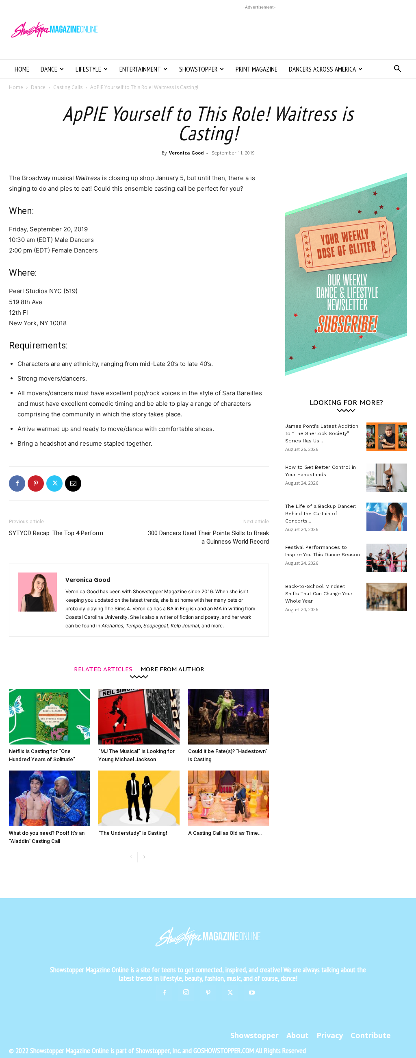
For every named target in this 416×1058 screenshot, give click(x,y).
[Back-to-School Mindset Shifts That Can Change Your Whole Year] (386, 597)
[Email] (73, 483)
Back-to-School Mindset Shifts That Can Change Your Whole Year (319, 593)
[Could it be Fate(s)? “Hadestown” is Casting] (228, 717)
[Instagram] (186, 992)
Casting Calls (67, 87)
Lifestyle (88, 69)
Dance (49, 69)
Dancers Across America (322, 69)
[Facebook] (17, 483)
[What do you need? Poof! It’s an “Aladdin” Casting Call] (49, 798)
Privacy (329, 1035)
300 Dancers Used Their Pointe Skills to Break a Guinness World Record (208, 537)
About (297, 1035)
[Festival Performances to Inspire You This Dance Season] (386, 558)
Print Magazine (256, 69)
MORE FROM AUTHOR (172, 668)
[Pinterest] (36, 483)
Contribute (371, 1035)
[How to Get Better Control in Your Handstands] (386, 478)
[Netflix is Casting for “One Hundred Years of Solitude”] (49, 717)
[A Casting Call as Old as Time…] (228, 798)
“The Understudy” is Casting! (132, 833)
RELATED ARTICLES (103, 668)
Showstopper (198, 69)
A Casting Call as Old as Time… (225, 833)
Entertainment (140, 69)
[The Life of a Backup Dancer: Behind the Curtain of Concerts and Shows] (386, 517)
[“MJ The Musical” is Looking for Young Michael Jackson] (138, 717)
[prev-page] (131, 857)
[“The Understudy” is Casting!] (138, 798)
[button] (397, 70)
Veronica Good (186, 153)
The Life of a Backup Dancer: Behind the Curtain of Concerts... (320, 513)
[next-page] (144, 857)
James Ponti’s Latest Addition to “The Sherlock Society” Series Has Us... (321, 433)
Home (22, 69)
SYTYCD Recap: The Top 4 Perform (56, 533)
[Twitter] (54, 483)
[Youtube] (252, 993)
